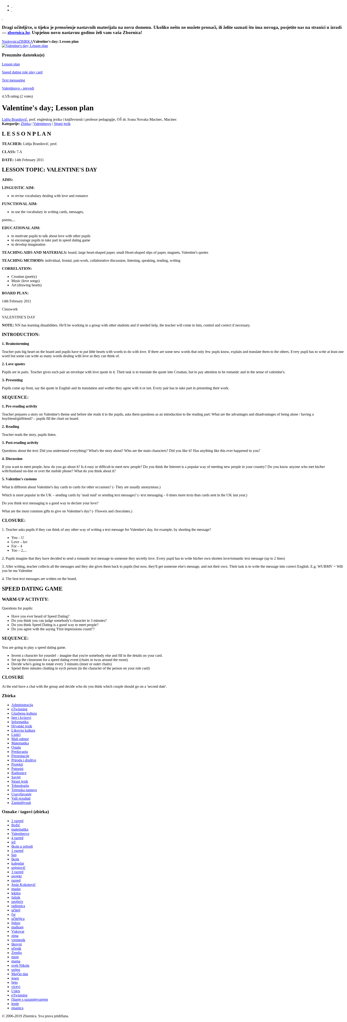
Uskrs (15, 991)
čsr (13, 914)
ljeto (14, 982)
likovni (16, 944)
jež (13, 842)
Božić (15, 825)
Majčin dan (19, 974)
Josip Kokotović (23, 885)
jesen (15, 978)
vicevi (15, 987)
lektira (16, 893)
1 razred (17, 851)
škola (15, 859)
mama (15, 961)
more (15, 957)
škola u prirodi (22, 846)
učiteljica (18, 919)
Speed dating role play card (22, 72)
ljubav (16, 923)
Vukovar (17, 931)
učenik (16, 948)
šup (14, 855)
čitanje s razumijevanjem (29, 999)
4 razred (17, 838)
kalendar (17, 863)
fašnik (15, 897)
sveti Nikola (20, 965)
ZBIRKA (26, 41)
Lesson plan (11, 64)
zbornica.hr (19, 32)
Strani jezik (62, 124)
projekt (16, 876)
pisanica (17, 1008)
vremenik (18, 940)
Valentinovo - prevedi (18, 88)
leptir (15, 1004)
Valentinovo (42, 124)
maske (16, 889)
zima (14, 936)
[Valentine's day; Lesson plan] (25, 46)
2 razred (17, 821)
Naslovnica (10, 41)
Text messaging (13, 80)
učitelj (15, 910)
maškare (17, 927)
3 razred (17, 872)
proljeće (17, 902)
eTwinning (19, 995)
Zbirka (26, 124)
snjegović (18, 868)
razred (16, 880)
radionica (18, 906)
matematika (19, 829)
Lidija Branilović (14, 119)
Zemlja (16, 953)
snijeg (15, 970)
